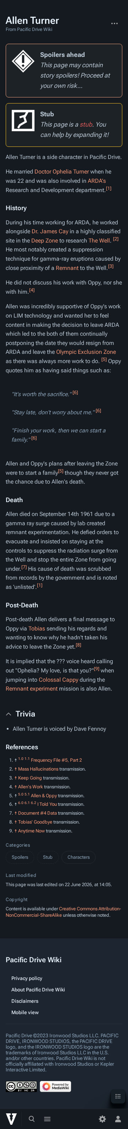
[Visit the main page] (11, 1119)
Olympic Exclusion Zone (86, 351)
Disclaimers (24, 1001)
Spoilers (20, 857)
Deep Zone (44, 240)
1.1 (27, 758)
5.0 (20, 794)
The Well (99, 240)
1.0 (20, 758)
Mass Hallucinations (38, 769)
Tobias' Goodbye (35, 822)
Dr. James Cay (50, 231)
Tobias (36, 628)
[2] (115, 238)
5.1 (27, 794)
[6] (75, 392)
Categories (18, 845)
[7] (24, 566)
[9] (96, 668)
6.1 (27, 802)
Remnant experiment (32, 688)
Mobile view (25, 1012)
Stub (48, 857)
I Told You (47, 804)
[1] (108, 188)
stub (86, 124)
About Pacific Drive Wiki (38, 989)
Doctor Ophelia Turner (61, 171)
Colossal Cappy (58, 679)
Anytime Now (31, 831)
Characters (79, 857)
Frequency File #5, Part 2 (56, 760)
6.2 (33, 802)
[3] (110, 265)
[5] (104, 359)
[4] (31, 290)
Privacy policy (26, 978)
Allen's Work (30, 786)
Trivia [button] (25, 713)
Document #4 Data (37, 813)
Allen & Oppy (44, 795)
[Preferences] (102, 1119)
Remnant (67, 268)
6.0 (20, 802)
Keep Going (30, 778)
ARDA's (97, 180)
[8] (78, 645)
